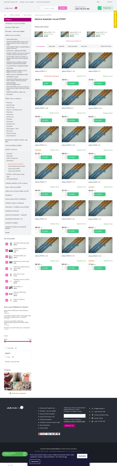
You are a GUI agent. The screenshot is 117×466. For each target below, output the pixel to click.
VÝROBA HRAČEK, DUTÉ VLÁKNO (16, 183)
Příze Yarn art (10, 117)
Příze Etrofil (9, 112)
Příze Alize (9, 103)
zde (66, 457)
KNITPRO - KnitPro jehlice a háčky (15, 174)
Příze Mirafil (9, 121)
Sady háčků (9, 156)
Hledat (62, 8)
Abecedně (84, 46)
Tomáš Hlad (69, 451)
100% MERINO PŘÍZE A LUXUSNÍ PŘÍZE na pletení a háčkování (18, 47)
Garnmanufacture (11, 136)
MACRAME (9, 94)
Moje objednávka (45, 425)
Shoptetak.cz (78, 451)
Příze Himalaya (10, 105)
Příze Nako (9, 119)
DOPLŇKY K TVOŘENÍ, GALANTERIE (17, 207)
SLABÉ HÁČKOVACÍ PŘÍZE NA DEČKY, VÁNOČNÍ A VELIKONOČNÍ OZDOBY (16, 63)
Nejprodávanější (72, 46)
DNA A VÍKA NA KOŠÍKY (13, 187)
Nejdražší (61, 46)
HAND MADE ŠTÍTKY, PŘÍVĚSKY (15, 199)
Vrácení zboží (44, 428)
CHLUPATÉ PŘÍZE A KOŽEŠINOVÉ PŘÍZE (17, 66)
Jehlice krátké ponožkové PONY (16, 166)
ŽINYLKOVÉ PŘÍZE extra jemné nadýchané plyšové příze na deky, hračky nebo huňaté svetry (17, 88)
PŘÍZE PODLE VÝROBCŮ (13, 99)
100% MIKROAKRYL (12, 39)
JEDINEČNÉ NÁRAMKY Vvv (14, 219)
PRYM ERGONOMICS (12, 179)
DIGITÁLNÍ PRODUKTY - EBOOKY (16, 215)
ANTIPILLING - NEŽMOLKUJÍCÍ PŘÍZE (16, 51)
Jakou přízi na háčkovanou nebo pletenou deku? (16, 311)
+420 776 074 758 (99, 412)
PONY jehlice (9, 161)
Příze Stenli (9, 126)
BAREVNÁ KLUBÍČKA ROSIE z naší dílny (16, 141)
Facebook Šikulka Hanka (101, 415)
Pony (10, 357)
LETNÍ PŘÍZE (9, 68)
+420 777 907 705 (99, 421)
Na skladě (12, 348)
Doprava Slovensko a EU (47, 417)
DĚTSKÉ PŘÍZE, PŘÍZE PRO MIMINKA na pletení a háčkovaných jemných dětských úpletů (17, 58)
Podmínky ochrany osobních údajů (50, 422)
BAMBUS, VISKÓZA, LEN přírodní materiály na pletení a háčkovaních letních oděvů (18, 54)
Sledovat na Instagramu (19, 393)
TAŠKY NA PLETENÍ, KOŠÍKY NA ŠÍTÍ (17, 191)
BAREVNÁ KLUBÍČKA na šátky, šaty (15, 92)
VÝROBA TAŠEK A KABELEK (14, 203)
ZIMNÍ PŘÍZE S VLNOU (12, 77)
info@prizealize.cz (99, 408)
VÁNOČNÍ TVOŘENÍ (11, 223)
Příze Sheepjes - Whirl (12, 129)
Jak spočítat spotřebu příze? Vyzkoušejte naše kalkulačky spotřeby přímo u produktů (17, 316)
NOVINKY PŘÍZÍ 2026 (12, 27)
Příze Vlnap (9, 131)
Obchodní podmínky (46, 419)
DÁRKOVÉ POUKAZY (12, 211)
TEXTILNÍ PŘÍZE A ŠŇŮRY (13, 146)
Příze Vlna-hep (10, 107)
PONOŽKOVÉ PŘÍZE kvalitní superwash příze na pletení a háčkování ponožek (17, 80)
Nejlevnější (52, 46)
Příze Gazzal (9, 114)
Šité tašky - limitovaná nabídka (14, 31)
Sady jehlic (9, 153)
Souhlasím (82, 456)
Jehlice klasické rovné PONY (15, 164)
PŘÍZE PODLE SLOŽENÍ (12, 35)
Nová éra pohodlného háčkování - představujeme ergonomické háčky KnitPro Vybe (16, 322)
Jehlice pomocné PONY (14, 171)
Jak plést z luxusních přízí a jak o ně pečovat (17, 327)
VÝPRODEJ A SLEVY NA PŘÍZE (15, 23)
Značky (7, 233)
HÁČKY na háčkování (12, 158)
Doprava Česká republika (43, 2)
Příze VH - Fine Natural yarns (14, 110)
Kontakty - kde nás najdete (27, 2)
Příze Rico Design (11, 133)
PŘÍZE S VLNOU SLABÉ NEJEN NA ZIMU (17, 74)
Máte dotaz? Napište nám (10, 2)
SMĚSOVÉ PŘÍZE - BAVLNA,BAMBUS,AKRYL (13, 83)
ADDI (7, 177)
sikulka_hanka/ (98, 418)
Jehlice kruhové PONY (14, 169)
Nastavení (34, 462)
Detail (46, 83)
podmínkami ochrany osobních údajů (74, 421)
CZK (98, 2)
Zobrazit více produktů (73, 41)
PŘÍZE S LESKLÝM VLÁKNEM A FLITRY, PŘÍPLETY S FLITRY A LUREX (16, 71)
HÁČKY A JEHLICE (11, 150)
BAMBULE (8, 195)
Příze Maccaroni (10, 124)
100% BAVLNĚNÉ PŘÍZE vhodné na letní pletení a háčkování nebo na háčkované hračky (17, 43)
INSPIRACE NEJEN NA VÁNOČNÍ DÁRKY (15, 228)
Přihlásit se (69, 425)
